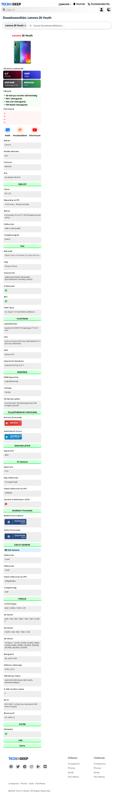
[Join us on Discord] (45, 766)
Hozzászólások (20, 135)
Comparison (74, 763)
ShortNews (73, 776)
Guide (71, 772)
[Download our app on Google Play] (38, 766)
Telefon (80, 4)
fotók (7, 135)
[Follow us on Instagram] (31, 766)
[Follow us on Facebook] (11, 766)
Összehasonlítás (100, 4)
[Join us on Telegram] (24, 766)
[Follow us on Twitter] (18, 766)
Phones (71, 768)
